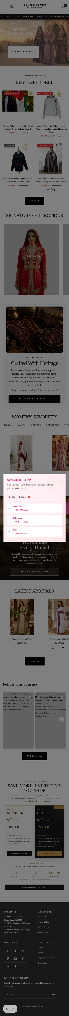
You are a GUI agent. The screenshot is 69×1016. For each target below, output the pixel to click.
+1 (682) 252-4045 (20, 510)
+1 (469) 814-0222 (20, 533)
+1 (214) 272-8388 (20, 522)
